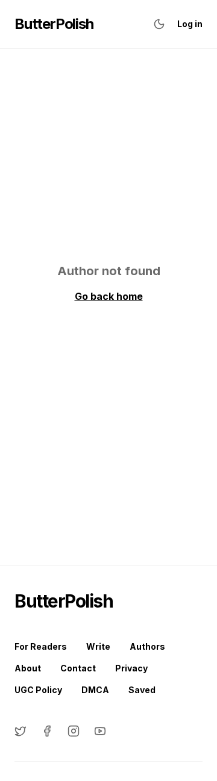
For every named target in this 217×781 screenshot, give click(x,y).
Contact (78, 668)
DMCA (95, 690)
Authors (147, 646)
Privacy (131, 668)
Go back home (109, 296)
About (27, 668)
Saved (142, 690)
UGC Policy (38, 690)
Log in (190, 24)
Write (98, 646)
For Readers (40, 646)
